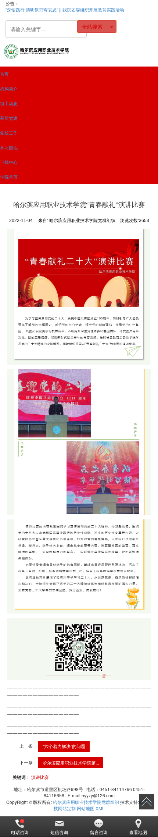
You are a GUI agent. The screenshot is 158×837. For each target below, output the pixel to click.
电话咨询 (20, 832)
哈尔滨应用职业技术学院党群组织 (86, 802)
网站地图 (85, 808)
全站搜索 (92, 26)
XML (100, 808)
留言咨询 (99, 832)
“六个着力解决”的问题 (64, 746)
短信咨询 (59, 832)
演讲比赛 (40, 777)
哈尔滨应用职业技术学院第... (71, 762)
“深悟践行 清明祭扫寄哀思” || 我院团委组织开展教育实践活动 (65, 9)
